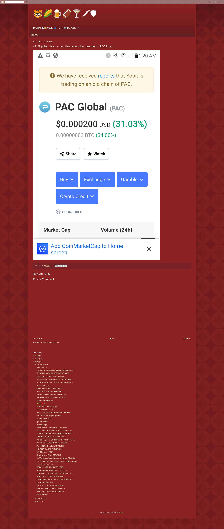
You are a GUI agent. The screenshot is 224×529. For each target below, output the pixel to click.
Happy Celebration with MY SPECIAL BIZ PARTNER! (55, 479)
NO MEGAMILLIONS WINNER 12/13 (49, 449)
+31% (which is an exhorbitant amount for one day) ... (55, 370)
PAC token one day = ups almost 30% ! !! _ (51, 397)
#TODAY (34, 35)
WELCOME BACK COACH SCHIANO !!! (51, 488)
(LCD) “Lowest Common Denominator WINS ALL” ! (54, 413)
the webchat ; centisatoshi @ (47, 407)
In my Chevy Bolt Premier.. (46, 464)
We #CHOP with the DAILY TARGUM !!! (50, 446)
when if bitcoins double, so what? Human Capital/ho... (56, 382)
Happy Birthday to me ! (45, 482)
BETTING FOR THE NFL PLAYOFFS (49, 391)
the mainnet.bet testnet (45, 400)
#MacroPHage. (42, 425)
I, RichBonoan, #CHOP (45, 452)
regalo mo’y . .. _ (42, 367)
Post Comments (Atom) (51, 343)
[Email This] (56, 266)
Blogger (121, 512)
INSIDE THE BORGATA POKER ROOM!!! (51, 376)
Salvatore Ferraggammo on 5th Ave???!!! (51, 394)
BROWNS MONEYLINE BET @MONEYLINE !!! (53, 373)
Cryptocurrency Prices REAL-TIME (49, 455)
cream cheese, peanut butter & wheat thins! (52, 428)
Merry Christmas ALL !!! (45, 410)
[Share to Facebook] (63, 266)
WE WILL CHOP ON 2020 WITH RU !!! (50, 485)
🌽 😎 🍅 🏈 (41, 403)
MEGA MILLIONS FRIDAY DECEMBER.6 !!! (52, 470)
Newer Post (38, 339)
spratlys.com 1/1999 (44, 419)
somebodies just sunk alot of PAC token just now (54, 379)
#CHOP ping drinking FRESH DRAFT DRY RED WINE (56, 440)
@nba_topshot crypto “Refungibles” (49, 388)
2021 (37, 356)
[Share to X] (61, 266)
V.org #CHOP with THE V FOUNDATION (51, 437)
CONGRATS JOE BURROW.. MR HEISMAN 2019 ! (54, 434)
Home (112, 339)
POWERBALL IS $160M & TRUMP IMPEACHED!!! (54, 431)
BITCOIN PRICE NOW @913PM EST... (50, 467)
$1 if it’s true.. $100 (43, 385)
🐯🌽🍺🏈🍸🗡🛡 (65, 13)
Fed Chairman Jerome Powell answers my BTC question (57, 461)
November (41, 498)
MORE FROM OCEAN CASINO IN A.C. (50, 476)
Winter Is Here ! (42, 494)
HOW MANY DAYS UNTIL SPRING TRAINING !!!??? (55, 473)
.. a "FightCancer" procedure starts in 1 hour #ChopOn (56, 458)
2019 (37, 362)
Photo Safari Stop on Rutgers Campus (50, 491)
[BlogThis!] (58, 266)
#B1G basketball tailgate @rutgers (49, 416)
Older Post (186, 339)
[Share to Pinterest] (65, 266)
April (39, 501)
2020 (37, 359)
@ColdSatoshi (42, 422)
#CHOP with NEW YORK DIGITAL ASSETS (52, 443)
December (41, 364)
